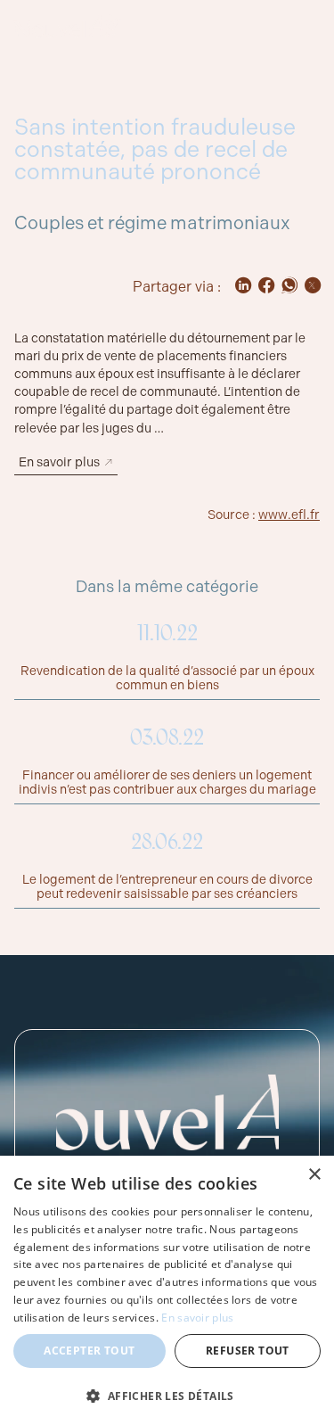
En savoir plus (197, 1317)
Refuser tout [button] (247, 1350)
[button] (167, 1395)
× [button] (314, 1175)
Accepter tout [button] (89, 1350)
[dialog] (167, 1290)
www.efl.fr (289, 514)
